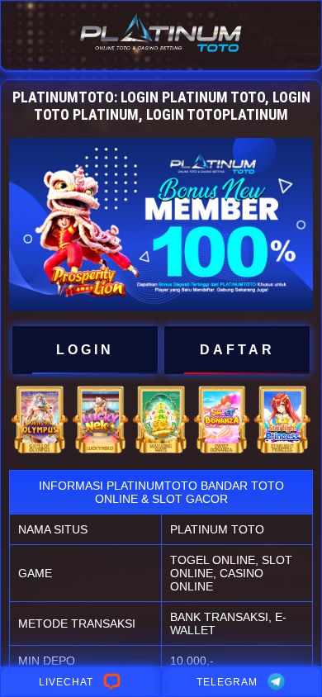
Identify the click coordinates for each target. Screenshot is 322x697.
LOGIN (85, 350)
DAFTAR (237, 350)
